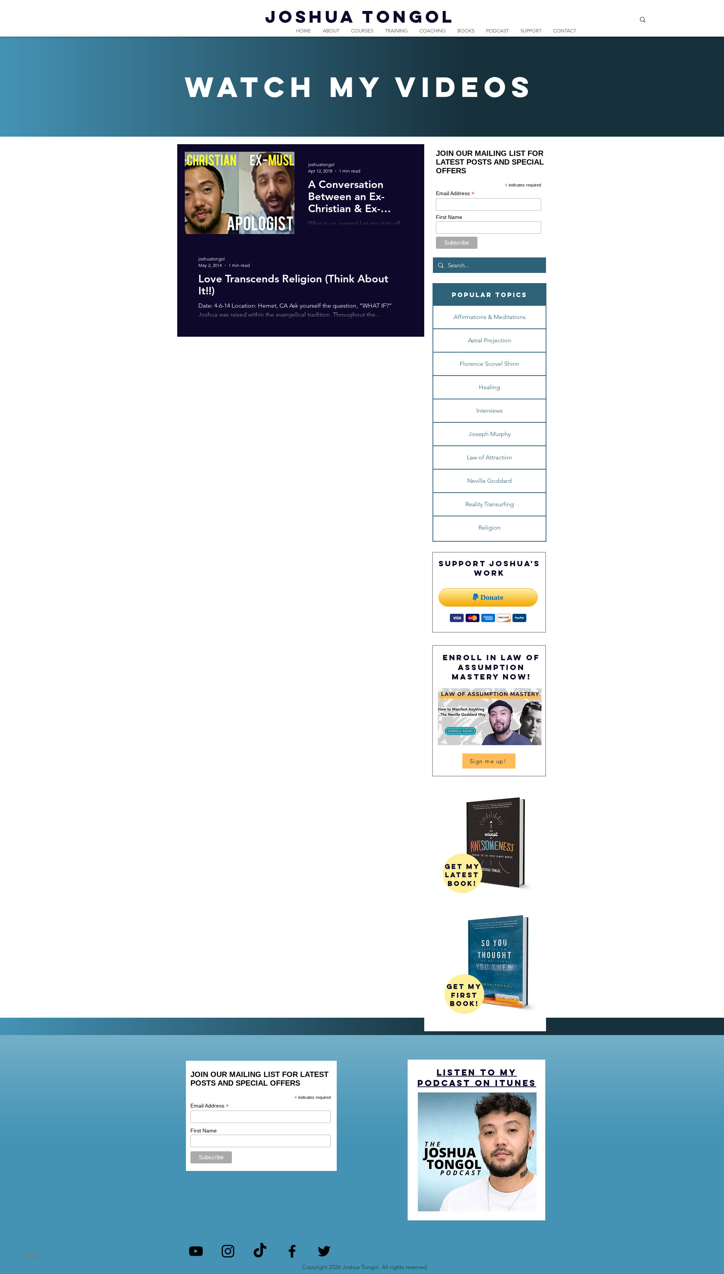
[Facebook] (292, 1251)
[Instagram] (227, 1251)
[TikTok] (260, 1251)
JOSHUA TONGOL (360, 16)
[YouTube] (195, 1251)
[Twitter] (324, 1251)
